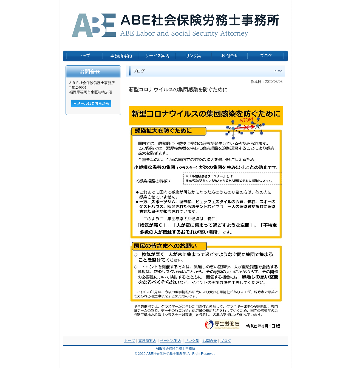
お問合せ (210, 341)
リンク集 (192, 341)
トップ (129, 341)
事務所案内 (147, 341)
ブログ (225, 341)
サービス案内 (170, 341)
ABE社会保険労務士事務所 (175, 348)
